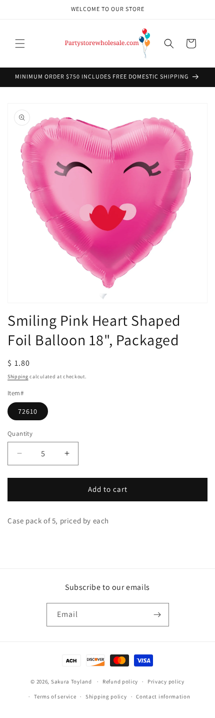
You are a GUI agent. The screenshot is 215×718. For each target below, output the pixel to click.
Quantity (20, 433)
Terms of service (55, 696)
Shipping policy (106, 696)
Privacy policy (166, 681)
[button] (20, 44)
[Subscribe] (157, 614)
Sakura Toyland (71, 681)
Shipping (18, 376)
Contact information (163, 696)
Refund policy (120, 681)
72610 (28, 411)
